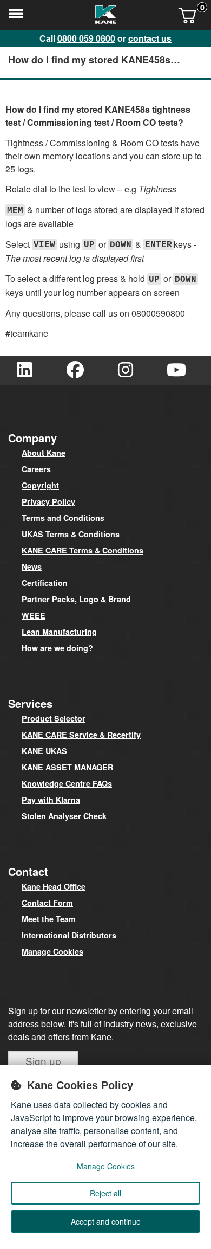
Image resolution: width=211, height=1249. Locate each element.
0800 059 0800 (86, 38)
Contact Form (47, 902)
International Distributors (69, 935)
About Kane (43, 452)
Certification (45, 582)
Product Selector (53, 718)
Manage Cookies (52, 951)
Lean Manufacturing (59, 631)
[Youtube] (176, 370)
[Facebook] (75, 370)
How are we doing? (57, 647)
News (32, 566)
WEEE (33, 615)
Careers (36, 468)
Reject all (105, 1193)
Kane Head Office (53, 886)
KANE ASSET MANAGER (67, 767)
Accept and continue (106, 1221)
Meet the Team (49, 918)
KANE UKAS (44, 750)
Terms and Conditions (63, 517)
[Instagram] (125, 370)
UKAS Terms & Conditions (71, 534)
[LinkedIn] (24, 370)
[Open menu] (15, 16)
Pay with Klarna (51, 799)
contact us (150, 38)
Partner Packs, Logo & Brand (76, 599)
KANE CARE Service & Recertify (81, 734)
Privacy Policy (48, 501)
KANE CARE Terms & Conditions (82, 550)
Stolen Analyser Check (64, 815)
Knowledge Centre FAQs (67, 783)
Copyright (40, 485)
